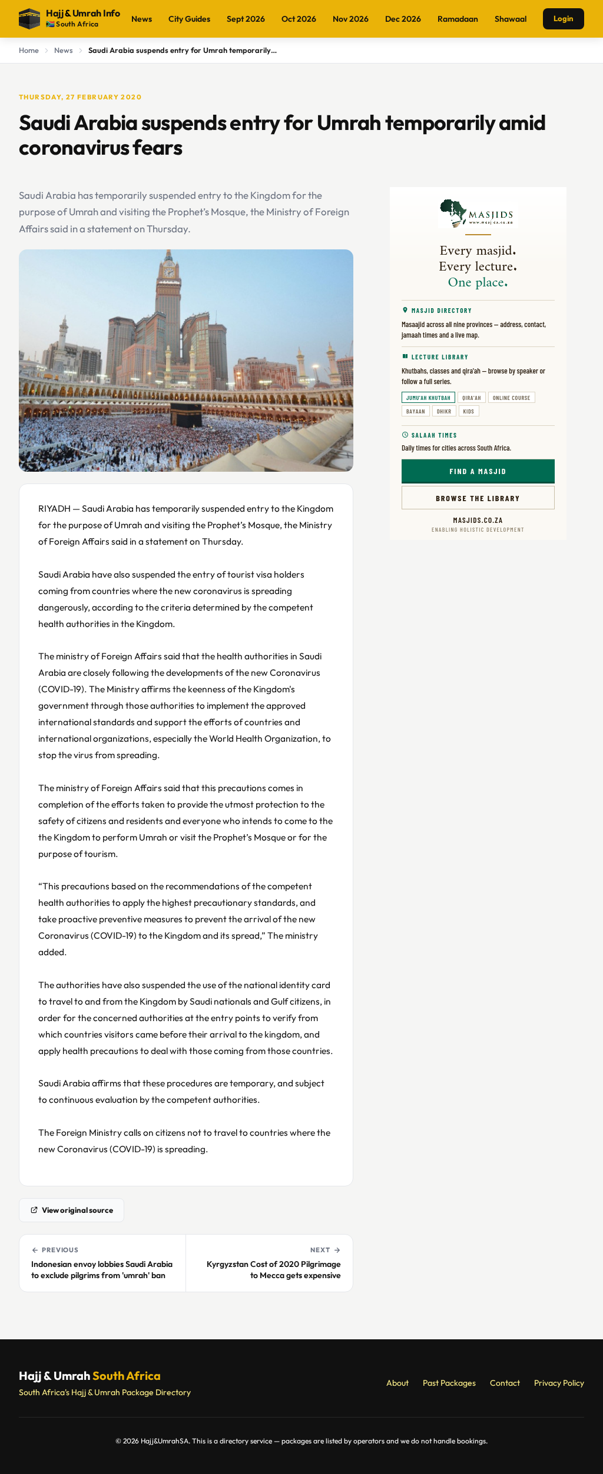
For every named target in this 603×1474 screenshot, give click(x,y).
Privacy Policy (559, 1383)
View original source (77, 1210)
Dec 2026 (403, 19)
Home (29, 50)
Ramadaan (458, 19)
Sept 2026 (246, 19)
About (397, 1383)
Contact (505, 1383)
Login (564, 18)
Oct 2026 (298, 19)
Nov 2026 (351, 19)
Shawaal (510, 19)
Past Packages (449, 1383)
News (141, 19)
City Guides (189, 19)
